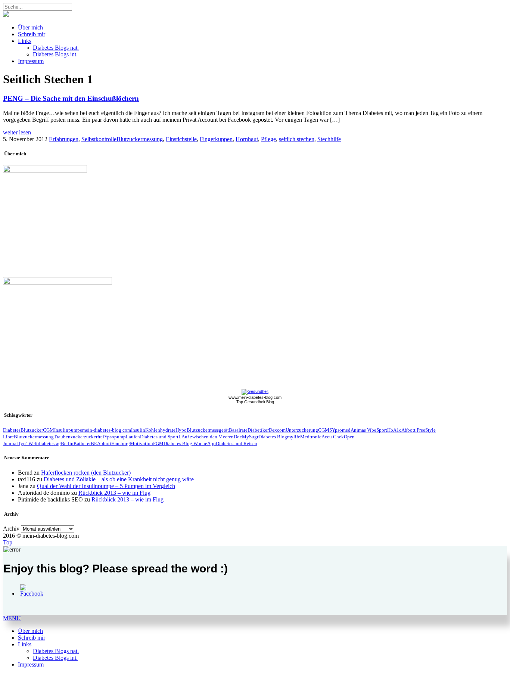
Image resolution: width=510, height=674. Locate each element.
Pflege (268, 139)
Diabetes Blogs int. (55, 54)
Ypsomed (341, 430)
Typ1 (23, 443)
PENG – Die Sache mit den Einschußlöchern (71, 98)
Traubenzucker (69, 437)
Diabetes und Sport (159, 437)
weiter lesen (17, 132)
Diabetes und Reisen (236, 443)
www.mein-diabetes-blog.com (255, 397)
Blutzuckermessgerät (208, 430)
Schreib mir (31, 34)
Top (7, 542)
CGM (48, 430)
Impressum (31, 61)
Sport (381, 430)
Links (24, 41)
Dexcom (277, 430)
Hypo (181, 430)
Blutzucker (32, 430)
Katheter (82, 443)
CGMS (325, 430)
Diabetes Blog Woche (185, 443)
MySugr (250, 437)
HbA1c (394, 430)
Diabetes (12, 430)
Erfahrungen (63, 139)
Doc (238, 437)
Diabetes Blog (272, 437)
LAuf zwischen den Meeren (206, 437)
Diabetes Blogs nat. (56, 47)
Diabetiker (258, 430)
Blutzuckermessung (139, 139)
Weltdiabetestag (44, 443)
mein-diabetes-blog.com (106, 430)
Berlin (67, 443)
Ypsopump (115, 437)
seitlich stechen (296, 139)
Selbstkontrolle (98, 139)
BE (94, 443)
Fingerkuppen (216, 139)
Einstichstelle (181, 139)
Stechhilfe (329, 139)
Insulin (138, 430)
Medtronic (310, 437)
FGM (158, 443)
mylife (293, 437)
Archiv (11, 528)
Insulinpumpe (68, 430)
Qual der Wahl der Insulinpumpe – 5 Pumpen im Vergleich (106, 486)
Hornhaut (247, 139)
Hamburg (120, 443)
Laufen (133, 437)
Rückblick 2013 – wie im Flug (114, 493)
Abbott (104, 443)
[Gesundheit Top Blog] (255, 391)
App (211, 443)
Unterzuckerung (302, 430)
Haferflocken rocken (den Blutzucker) (86, 472)
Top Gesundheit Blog (255, 402)
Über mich (30, 27)
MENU (12, 618)
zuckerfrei (94, 437)
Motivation (141, 443)
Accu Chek (332, 437)
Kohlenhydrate (160, 430)
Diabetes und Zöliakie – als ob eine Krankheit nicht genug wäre (119, 479)
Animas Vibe (363, 430)
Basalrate (238, 430)
